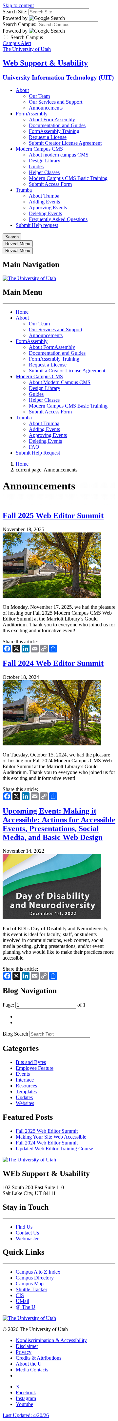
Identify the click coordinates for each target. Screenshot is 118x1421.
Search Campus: (19, 24)
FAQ (34, 447)
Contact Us (27, 1232)
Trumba (24, 190)
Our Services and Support (55, 102)
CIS (20, 1295)
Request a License (48, 137)
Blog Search (15, 1034)
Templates (26, 1091)
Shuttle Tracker (31, 1289)
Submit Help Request (38, 453)
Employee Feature (34, 1068)
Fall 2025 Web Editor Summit (53, 515)
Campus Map (30, 1283)
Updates (24, 1097)
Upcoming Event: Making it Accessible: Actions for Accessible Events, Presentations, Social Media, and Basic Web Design (59, 824)
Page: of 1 (44, 1005)
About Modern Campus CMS (59, 382)
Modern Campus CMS (39, 149)
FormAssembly (32, 113)
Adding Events (44, 201)
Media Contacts (32, 1369)
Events (23, 1074)
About (22, 90)
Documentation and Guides (57, 125)
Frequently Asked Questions (58, 219)
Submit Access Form (50, 184)
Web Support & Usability (45, 63)
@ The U (25, 1307)
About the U (29, 1364)
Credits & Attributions (38, 1358)
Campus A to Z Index (38, 1272)
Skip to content (18, 5)
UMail (22, 1301)
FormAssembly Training (54, 131)
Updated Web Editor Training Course (54, 1148)
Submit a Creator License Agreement (67, 370)
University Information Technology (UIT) (58, 77)
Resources (26, 1085)
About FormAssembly (52, 119)
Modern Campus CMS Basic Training (68, 178)
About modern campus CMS (58, 154)
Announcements (46, 108)
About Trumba (44, 196)
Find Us (24, 1227)
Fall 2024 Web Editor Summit (53, 663)
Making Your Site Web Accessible (51, 1137)
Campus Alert (17, 43)
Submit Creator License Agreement (65, 143)
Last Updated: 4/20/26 (26, 1415)
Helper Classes (44, 172)
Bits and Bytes (31, 1062)
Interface (25, 1080)
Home (22, 312)
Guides (36, 166)
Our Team (39, 96)
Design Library (44, 160)
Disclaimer (27, 1346)
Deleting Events (45, 213)
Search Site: (15, 11)
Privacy (23, 1352)
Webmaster (27, 1238)
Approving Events (48, 207)
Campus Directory (35, 1277)
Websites (25, 1103)
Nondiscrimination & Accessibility (51, 1340)
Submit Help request (37, 225)
